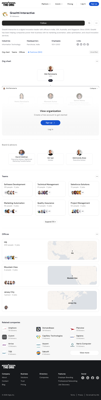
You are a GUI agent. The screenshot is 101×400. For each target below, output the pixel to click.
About (4, 377)
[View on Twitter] (78, 44)
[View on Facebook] (84, 44)
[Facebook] (92, 377)
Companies (44, 377)
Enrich (57, 4)
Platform (45, 4)
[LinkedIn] (87, 377)
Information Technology (11, 44)
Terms (73, 395)
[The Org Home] (8, 4)
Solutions (24, 377)
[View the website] (88, 44)
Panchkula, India (33, 44)
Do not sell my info (92, 395)
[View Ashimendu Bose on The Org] (79, 153)
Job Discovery (64, 384)
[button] (50, 75)
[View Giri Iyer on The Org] (50, 153)
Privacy (80, 395)
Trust (23, 381)
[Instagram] (97, 377)
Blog (3, 384)
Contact (5, 381)
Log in (83, 4)
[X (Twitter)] (82, 377)
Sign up (94, 4)
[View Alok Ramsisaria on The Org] (50, 69)
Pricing (23, 384)
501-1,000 (56, 44)
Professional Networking (67, 381)
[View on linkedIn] (81, 44)
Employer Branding (65, 377)
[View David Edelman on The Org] (22, 153)
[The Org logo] (8, 366)
